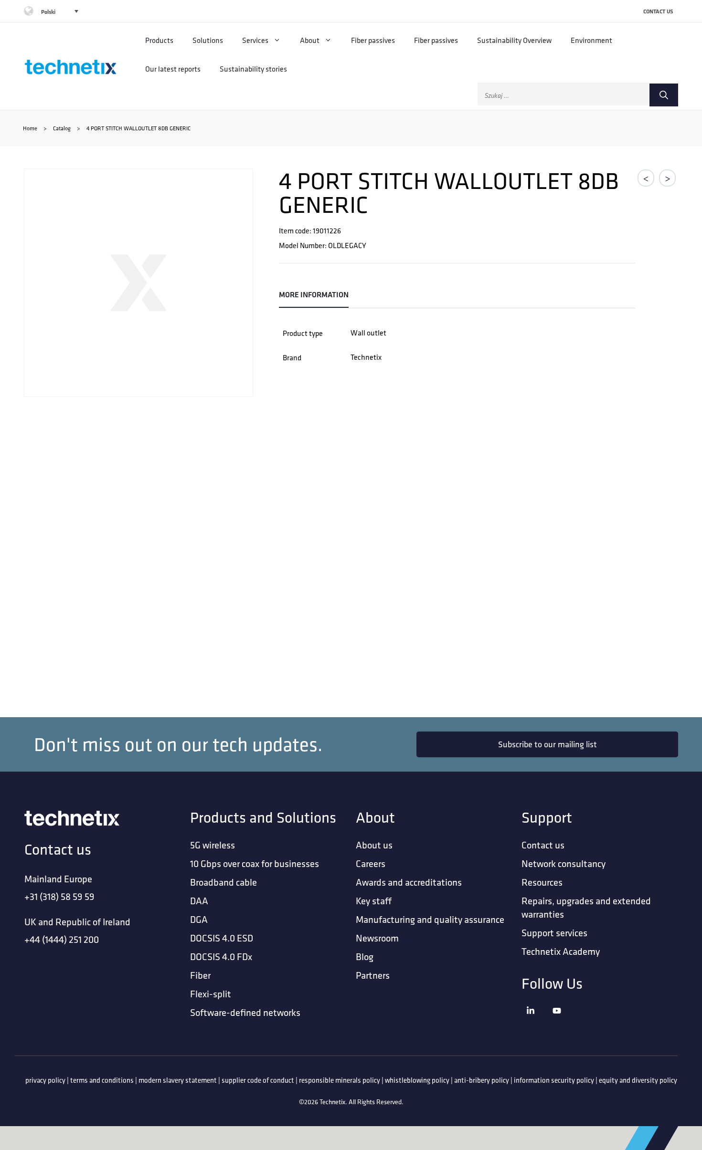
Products (159, 40)
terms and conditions (102, 1080)
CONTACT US (658, 11)
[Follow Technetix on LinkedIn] (537, 1022)
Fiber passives (373, 40)
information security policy (554, 1080)
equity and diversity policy (638, 1080)
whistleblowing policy (417, 1080)
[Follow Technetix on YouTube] (563, 1022)
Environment (591, 40)
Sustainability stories (253, 68)
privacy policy (45, 1080)
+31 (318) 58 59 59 (59, 896)
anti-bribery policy (481, 1080)
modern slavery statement (177, 1080)
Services (255, 40)
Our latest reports (173, 68)
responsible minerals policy (339, 1080)
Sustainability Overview (514, 40)
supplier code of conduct (258, 1080)
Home (30, 128)
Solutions (207, 40)
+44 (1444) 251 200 (61, 939)
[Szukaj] (663, 95)
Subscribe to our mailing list (547, 744)
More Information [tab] (314, 295)
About (309, 40)
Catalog (62, 128)
